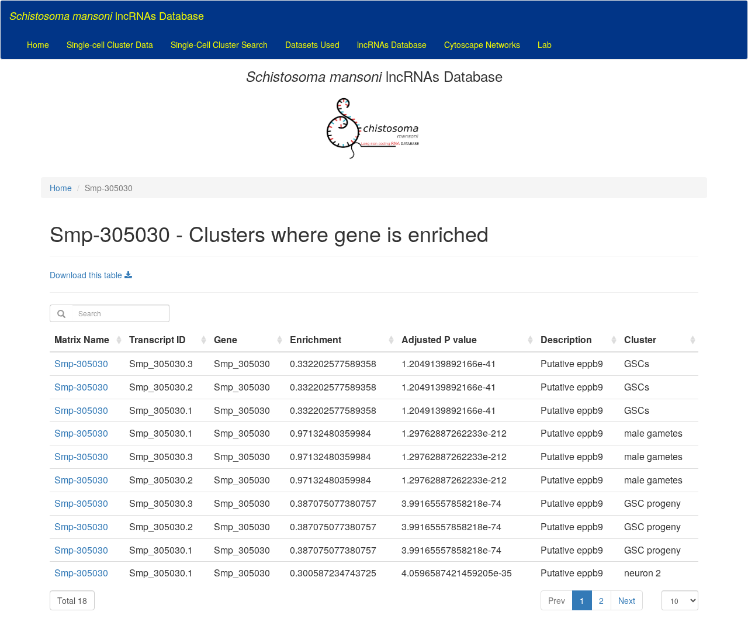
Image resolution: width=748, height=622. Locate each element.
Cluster (640, 339)
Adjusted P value (439, 339)
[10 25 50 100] (680, 600)
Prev (556, 600)
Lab (545, 44)
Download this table (87, 275)
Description (566, 339)
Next (626, 600)
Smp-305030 (81, 363)
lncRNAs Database (392, 44)
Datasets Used (312, 44)
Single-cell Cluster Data (110, 44)
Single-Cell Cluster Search (219, 44)
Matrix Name (81, 339)
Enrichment (315, 339)
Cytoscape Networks (482, 44)
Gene (225, 339)
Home (38, 44)
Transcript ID (157, 339)
